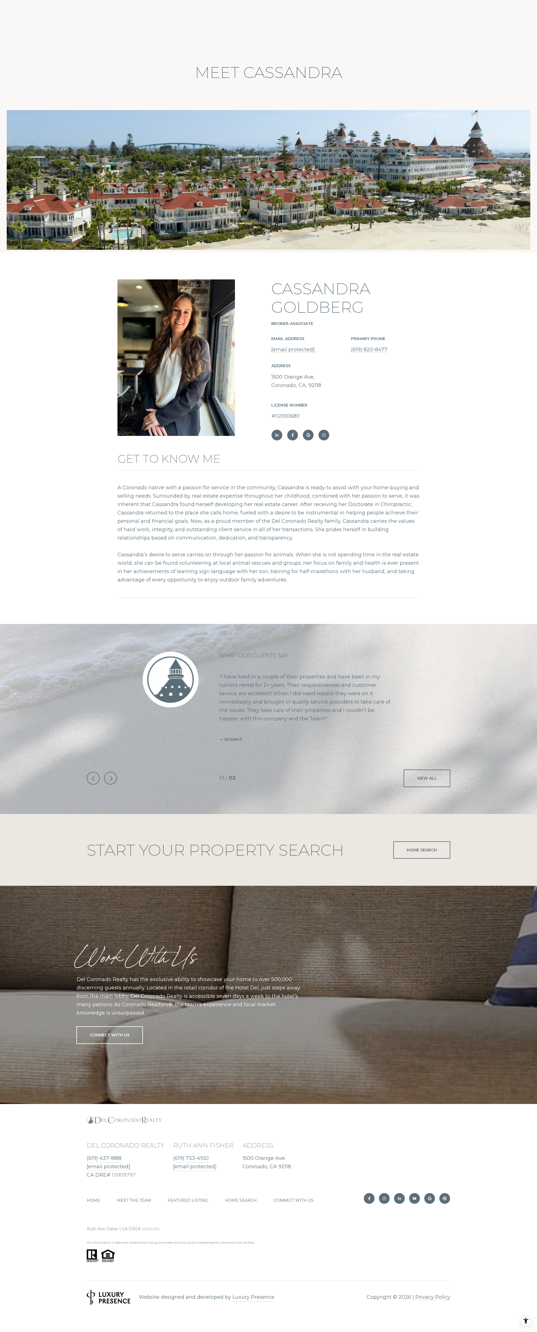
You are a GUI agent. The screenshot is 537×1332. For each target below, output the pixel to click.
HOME (93, 1200)
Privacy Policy (432, 1297)
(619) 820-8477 (369, 349)
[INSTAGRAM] (323, 435)
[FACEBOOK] (292, 435)
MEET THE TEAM (134, 1200)
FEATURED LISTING (188, 1200)
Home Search (422, 850)
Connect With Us (109, 1034)
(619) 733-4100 (191, 1158)
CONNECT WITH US (294, 1200)
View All (427, 778)
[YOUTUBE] (414, 1198)
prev (93, 778)
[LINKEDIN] (276, 435)
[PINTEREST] (444, 1198)
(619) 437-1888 (104, 1158)
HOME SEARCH (241, 1200)
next (110, 778)
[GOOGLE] (308, 435)
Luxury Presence (253, 1297)
